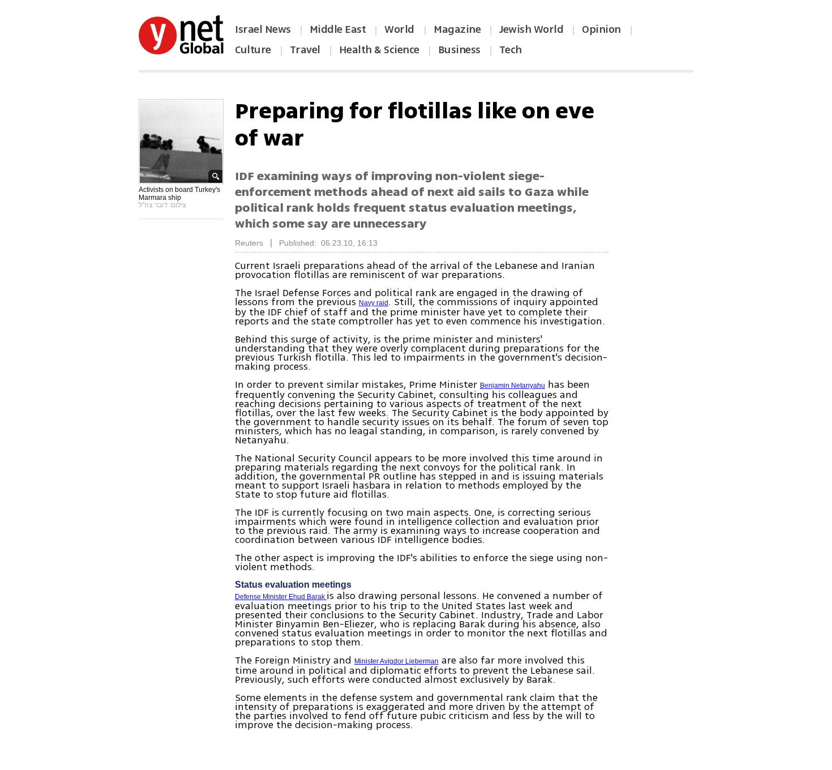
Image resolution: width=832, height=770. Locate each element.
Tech (510, 50)
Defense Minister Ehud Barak (281, 597)
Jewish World (531, 29)
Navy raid (373, 303)
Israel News (263, 29)
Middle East (338, 29)
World (400, 29)
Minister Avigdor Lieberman (396, 661)
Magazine (457, 29)
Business (459, 50)
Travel (305, 50)
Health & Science (379, 50)
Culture (253, 50)
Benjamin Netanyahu (512, 386)
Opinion (601, 29)
